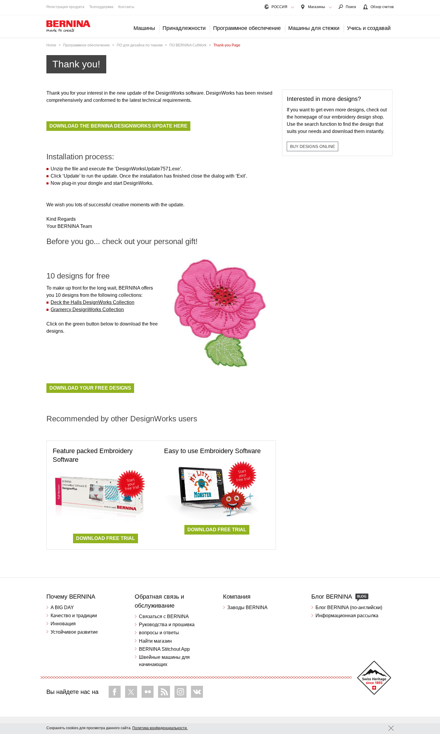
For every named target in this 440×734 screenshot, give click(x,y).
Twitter (131, 692)
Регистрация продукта (65, 7)
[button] (292, 7)
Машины (144, 28)
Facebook (115, 692)
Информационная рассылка (346, 615)
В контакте (197, 692)
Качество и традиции (74, 615)
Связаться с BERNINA (164, 616)
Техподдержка (101, 7)
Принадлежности (184, 28)
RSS (164, 692)
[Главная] (68, 26)
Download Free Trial (105, 538)
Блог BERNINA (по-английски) (348, 607)
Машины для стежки (313, 28)
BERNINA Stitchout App (164, 649)
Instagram (180, 692)
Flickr (148, 692)
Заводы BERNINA (247, 607)
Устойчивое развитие (74, 632)
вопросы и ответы (159, 632)
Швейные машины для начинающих (164, 661)
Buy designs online (312, 146)
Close (391, 728)
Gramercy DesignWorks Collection (87, 309)
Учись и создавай (369, 28)
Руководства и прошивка (167, 624)
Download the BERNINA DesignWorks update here (118, 125)
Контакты (126, 7)
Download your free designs (90, 388)
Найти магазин (155, 641)
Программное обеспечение (247, 28)
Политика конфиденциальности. (160, 728)
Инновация (63, 623)
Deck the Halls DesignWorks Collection (92, 302)
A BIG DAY (62, 607)
